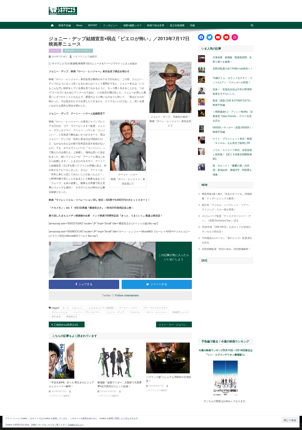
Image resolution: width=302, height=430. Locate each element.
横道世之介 (72, 316)
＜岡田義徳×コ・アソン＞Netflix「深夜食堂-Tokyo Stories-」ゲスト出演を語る (233, 116)
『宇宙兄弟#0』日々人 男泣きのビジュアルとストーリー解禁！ (71, 384)
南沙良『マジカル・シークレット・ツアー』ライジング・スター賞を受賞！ (226, 207)
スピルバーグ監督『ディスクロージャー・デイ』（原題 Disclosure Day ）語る (226, 218)
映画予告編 (65, 25)
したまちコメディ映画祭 (101, 308)
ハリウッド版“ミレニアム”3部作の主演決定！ (168, 379)
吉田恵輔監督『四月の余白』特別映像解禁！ (226, 249)
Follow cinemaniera (127, 295)
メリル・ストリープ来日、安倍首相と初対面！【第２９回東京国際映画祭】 (232, 154)
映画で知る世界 (155, 25)
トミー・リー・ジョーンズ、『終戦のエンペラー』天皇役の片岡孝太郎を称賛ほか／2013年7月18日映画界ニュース (175, 324)
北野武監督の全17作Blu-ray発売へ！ (233, 68)
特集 (192, 25)
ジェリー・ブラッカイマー (86, 312)
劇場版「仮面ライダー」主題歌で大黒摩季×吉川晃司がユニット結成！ (120, 384)
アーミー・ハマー (128, 308)
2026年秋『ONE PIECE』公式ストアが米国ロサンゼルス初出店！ (226, 229)
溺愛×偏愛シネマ (132, 25)
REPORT (92, 25)
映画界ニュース (181, 312)
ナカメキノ (135, 312)
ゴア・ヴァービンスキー (155, 308)
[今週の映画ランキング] (225, 378)
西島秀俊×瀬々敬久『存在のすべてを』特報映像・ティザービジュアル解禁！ (227, 196)
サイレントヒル (59, 312)
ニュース (55, 50)
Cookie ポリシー (76, 425)
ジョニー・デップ (115, 312)
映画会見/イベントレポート (78, 50)
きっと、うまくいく (73, 308)
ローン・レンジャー (157, 312)
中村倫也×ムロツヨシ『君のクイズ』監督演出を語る (227, 240)
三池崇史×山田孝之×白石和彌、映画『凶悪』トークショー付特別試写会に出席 (69, 324)
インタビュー (110, 25)
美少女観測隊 (177, 25)
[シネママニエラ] (58, 63)
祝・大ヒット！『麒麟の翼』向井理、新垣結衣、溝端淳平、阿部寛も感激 (232, 170)
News (79, 25)
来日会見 (56, 316)
